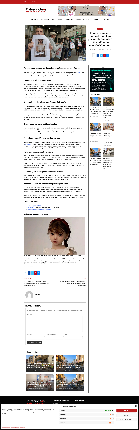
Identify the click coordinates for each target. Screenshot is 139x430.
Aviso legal (22, 427)
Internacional (69, 19)
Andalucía (60, 19)
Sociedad (95, 19)
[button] (136, 406)
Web (66, 334)
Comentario (30, 314)
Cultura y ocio (87, 19)
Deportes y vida (105, 19)
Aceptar (126, 410)
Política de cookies (6, 427)
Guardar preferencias (126, 419)
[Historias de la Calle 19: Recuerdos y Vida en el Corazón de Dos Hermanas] (95, 127)
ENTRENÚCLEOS (34, 19)
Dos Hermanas (45, 19)
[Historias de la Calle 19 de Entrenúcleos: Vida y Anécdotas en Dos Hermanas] (95, 101)
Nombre (29, 334)
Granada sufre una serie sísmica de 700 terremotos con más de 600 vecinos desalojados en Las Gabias (40, 365)
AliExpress (28, 144)
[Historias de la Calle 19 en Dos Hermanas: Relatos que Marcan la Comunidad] (95, 152)
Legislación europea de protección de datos (40, 209)
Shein (79, 72)
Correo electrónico (51, 334)
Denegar (126, 415)
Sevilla (53, 19)
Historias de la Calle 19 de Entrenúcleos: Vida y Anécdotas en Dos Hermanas (93, 404)
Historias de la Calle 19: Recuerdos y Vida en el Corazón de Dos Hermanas (69, 366)
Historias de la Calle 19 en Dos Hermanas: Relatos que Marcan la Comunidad (68, 384)
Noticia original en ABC (34, 206)
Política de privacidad (15, 427)
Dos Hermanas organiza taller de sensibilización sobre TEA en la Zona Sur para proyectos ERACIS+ (39, 384)
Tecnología (78, 19)
